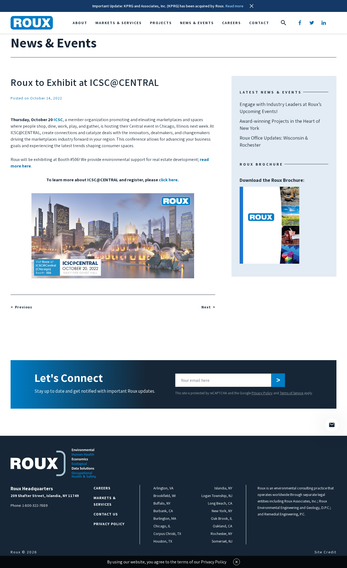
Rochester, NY (221, 533)
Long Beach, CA (220, 503)
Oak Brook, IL (221, 518)
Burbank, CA (163, 510)
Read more (234, 6)
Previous (23, 307)
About (80, 22)
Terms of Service (292, 393)
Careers (231, 22)
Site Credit (325, 552)
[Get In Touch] (331, 424)
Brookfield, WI (164, 495)
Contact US (106, 514)
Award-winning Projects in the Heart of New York (280, 124)
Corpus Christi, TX (167, 533)
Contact (259, 22)
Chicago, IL (162, 526)
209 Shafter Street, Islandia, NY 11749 (45, 495)
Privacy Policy (262, 393)
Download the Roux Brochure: (272, 202)
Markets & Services (118, 22)
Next (206, 307)
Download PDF (269, 225)
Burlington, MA (164, 518)
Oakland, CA (222, 526)
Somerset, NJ (222, 541)
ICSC (58, 119)
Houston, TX (162, 541)
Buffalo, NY (162, 503)
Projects (161, 22)
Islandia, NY (223, 488)
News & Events (197, 22)
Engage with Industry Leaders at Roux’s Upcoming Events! (281, 107)
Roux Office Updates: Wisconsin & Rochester (274, 141)
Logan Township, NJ (216, 495)
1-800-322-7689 (35, 505)
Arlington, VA (163, 488)
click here (168, 180)
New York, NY (222, 510)
